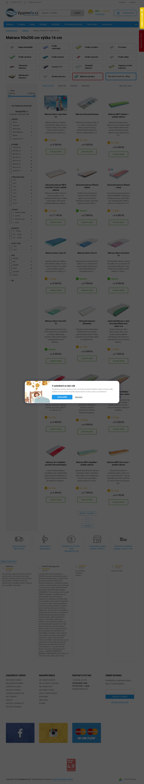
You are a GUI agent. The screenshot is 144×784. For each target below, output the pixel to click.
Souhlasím (62, 397)
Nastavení (78, 397)
